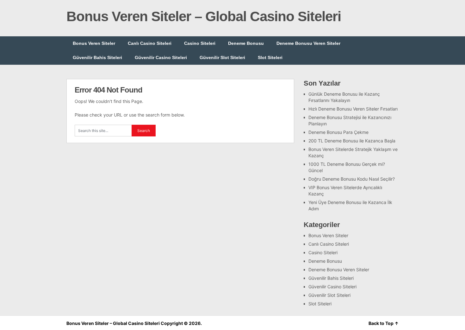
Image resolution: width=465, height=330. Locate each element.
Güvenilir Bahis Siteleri (97, 57)
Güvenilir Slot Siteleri (222, 57)
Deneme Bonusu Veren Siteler (308, 43)
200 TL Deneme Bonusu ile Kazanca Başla (351, 140)
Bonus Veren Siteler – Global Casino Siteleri (203, 16)
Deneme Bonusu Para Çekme (338, 132)
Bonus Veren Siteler (94, 43)
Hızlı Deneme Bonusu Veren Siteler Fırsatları (353, 108)
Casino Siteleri (199, 43)
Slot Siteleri (270, 57)
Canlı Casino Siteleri (149, 43)
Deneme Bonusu (246, 43)
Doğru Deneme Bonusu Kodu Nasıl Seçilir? (351, 179)
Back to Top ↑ (384, 323)
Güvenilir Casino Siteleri (161, 57)
